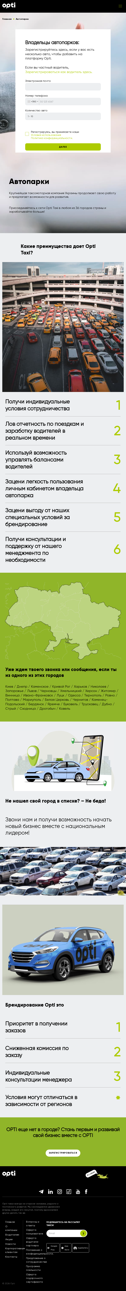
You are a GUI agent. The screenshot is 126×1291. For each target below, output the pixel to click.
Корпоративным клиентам (15, 1250)
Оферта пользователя (34, 1231)
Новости (10, 1243)
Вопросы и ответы (32, 1223)
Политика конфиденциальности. (52, 138)
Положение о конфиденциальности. (40, 1251)
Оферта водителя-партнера (32, 1242)
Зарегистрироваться (63, 1153)
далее (63, 147)
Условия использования (46, 135)
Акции (9, 1239)
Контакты (11, 1256)
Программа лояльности (33, 1268)
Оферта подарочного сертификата (34, 1278)
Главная (10, 1221)
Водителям (12, 1234)
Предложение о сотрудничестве (36, 1260)
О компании (11, 1228)
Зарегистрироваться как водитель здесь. (58, 72)
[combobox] (32, 101)
